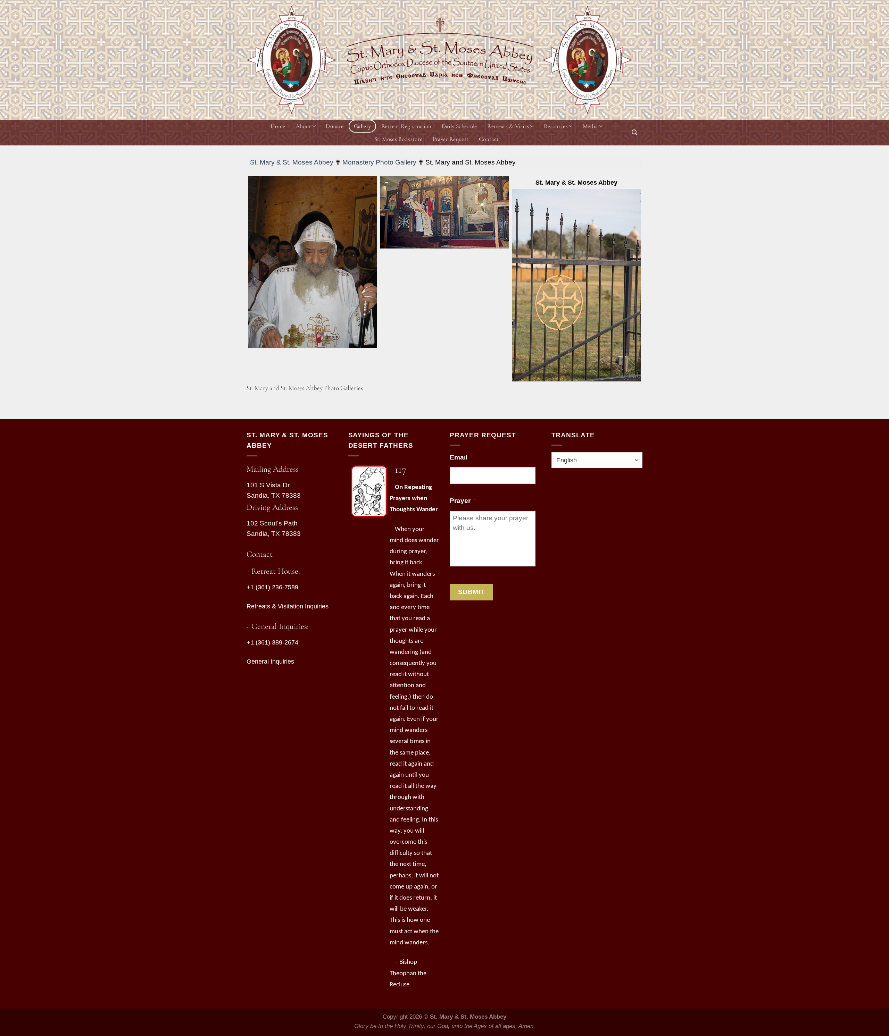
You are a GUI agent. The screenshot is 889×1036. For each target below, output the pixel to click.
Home (278, 126)
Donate (334, 126)
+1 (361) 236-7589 (272, 587)
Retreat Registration (406, 126)
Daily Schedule (459, 126)
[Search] (634, 132)
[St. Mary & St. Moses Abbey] (576, 285)
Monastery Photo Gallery (379, 162)
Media (590, 126)
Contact (489, 139)
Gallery (362, 126)
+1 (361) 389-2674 (272, 642)
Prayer (463, 500)
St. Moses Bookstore (398, 139)
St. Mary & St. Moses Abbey (291, 162)
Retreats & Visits (508, 126)
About (303, 126)
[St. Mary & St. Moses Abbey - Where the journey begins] (291, 60)
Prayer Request (451, 139)
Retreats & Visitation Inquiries (288, 606)
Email (461, 457)
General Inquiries (270, 661)
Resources (556, 126)
